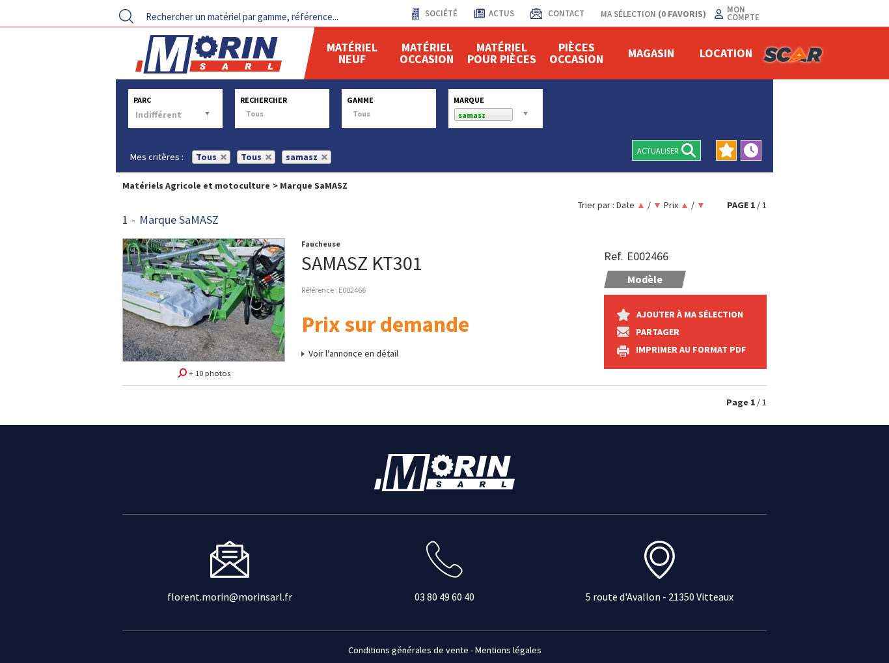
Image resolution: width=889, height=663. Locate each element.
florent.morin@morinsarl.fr (229, 596)
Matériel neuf (352, 53)
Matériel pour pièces (501, 53)
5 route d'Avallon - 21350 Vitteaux (659, 596)
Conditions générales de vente (408, 650)
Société (440, 13)
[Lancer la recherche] (126, 16)
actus (501, 13)
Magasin (651, 53)
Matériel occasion (427, 53)
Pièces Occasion (576, 53)
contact (565, 13)
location (726, 53)
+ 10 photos (208, 373)
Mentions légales (508, 650)
